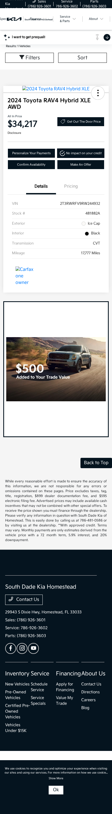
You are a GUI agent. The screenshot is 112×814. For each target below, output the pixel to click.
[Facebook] (10, 648)
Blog (85, 708)
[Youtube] (33, 648)
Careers (88, 700)
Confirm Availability (31, 164)
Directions (90, 692)
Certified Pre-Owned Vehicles (17, 711)
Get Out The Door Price (84, 121)
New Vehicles (17, 684)
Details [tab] (41, 186)
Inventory (17, 673)
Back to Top (96, 462)
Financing (68, 673)
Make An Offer (80, 164)
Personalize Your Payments (31, 153)
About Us (93, 673)
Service (40, 673)
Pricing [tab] (71, 186)
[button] (98, 93)
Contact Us (27, 599)
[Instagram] (22, 648)
